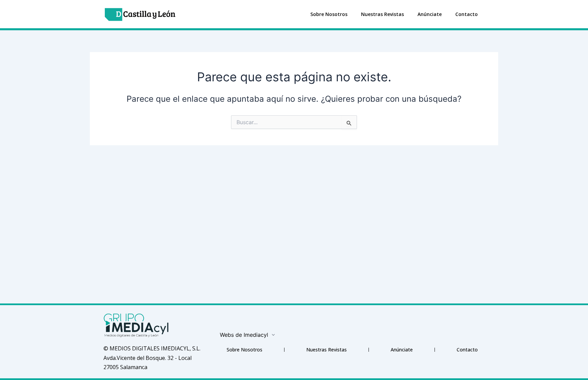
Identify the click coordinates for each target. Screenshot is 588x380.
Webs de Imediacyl (244, 334)
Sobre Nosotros (328, 14)
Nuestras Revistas (382, 14)
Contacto (466, 14)
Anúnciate (430, 14)
